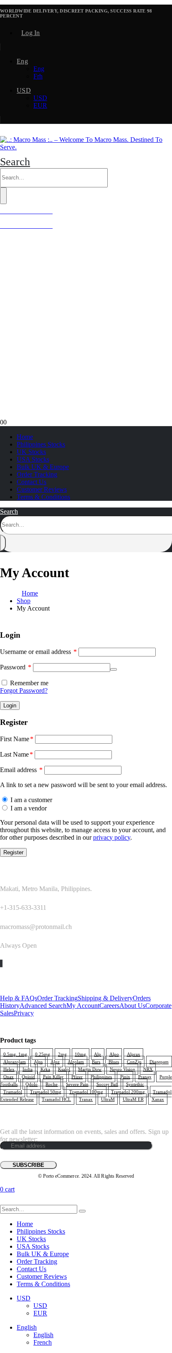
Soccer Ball (107, 1084)
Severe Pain (77, 1084)
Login (9, 705)
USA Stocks (33, 459)
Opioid (28, 1076)
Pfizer (77, 1076)
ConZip (134, 1061)
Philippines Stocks (41, 444)
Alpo (114, 1054)
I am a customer (30, 799)
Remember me (29, 683)
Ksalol (64, 1069)
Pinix (125, 1076)
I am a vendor (28, 808)
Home (25, 436)
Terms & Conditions (43, 496)
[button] (15, 162)
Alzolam (76, 1061)
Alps (38, 1061)
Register (13, 852)
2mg (62, 1054)
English (27, 1327)
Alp (97, 1054)
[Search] (3, 195)
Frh (38, 76)
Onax (8, 1076)
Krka (45, 1069)
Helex (9, 1069)
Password (15, 667)
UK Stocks (31, 451)
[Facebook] (0, 963)
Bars (96, 1061)
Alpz (55, 1061)
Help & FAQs (18, 998)
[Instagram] (2, 963)
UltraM (108, 1099)
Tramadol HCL (56, 1099)
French (42, 1342)
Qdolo (31, 1084)
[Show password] (113, 669)
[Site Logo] (86, 147)
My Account (82, 1005)
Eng (22, 61)
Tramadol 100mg (86, 1091)
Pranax (145, 1076)
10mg (80, 1054)
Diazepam (159, 1061)
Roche (52, 1084)
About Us (132, 1005)
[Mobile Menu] (2, 132)
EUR (40, 105)
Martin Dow (89, 1069)
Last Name (16, 754)
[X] (1, 963)
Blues (114, 1061)
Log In (30, 32)
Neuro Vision (122, 1069)
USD (24, 90)
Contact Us (31, 481)
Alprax (133, 1054)
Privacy (24, 1013)
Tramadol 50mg (45, 1091)
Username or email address (38, 651)
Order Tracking (37, 474)
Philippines (101, 1076)
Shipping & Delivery (105, 998)
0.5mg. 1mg (15, 1054)
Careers (109, 1005)
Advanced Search (43, 1005)
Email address (21, 769)
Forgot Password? (24, 690)
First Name (16, 738)
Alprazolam (14, 1061)
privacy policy (111, 837)
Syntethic (135, 1084)
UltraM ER (133, 1099)
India (28, 1069)
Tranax (86, 1099)
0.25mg (42, 1054)
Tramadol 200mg (128, 1091)
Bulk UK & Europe (43, 466)
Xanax (158, 1099)
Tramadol (12, 1091)
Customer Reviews (42, 489)
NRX (148, 1069)
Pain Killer (53, 1076)
